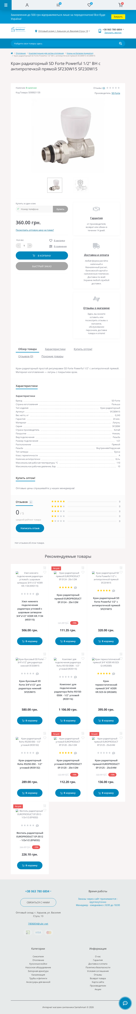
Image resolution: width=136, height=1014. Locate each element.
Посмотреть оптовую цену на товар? (35, 230)
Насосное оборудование (38, 967)
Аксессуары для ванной (38, 981)
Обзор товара (27, 349)
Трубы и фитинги (38, 978)
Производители (98, 985)
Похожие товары (52, 356)
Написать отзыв (30, 528)
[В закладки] (44, 572)
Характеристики (55, 349)
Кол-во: (20, 239)
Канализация (38, 974)
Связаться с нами (38, 902)
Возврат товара (98, 978)
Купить (60, 209)
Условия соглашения (98, 971)
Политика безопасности (98, 967)
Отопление (21, 53)
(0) (103, 87)
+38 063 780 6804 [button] (37, 891)
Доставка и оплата (96, 255)
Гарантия (96, 218)
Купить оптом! (83, 349)
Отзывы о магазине (96, 308)
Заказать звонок (113, 32)
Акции (98, 989)
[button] (63, 31)
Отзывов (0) (25, 356)
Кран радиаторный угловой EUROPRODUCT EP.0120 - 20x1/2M (68, 764)
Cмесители (38, 956)
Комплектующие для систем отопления (46, 53)
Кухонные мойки (38, 963)
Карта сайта (98, 981)
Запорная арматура (38, 971)
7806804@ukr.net (38, 923)
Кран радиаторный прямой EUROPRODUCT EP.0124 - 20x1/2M (67, 598)
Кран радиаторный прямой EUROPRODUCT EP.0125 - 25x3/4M (106, 764)
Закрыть (118, 16)
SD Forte (116, 93)
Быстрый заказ (41, 266)
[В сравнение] (44, 568)
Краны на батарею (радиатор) (80, 53)
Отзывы (98, 974)
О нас (98, 956)
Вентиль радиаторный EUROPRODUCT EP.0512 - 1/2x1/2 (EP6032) (29, 836)
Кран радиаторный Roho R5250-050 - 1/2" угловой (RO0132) (29, 764)
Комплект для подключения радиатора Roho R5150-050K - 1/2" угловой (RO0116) (68, 692)
